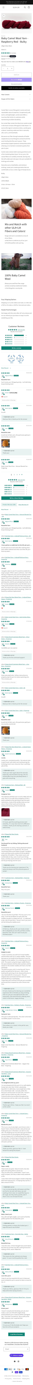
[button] (3, 7)
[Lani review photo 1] (5, 443)
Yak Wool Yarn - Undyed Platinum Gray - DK (18, 536)
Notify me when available (17, 88)
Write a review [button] (16, 348)
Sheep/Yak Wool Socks (11, 834)
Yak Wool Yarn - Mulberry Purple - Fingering (18, 903)
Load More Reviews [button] (16, 1334)
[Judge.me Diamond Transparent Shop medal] (20, 358)
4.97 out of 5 (21, 330)
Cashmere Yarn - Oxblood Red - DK (15, 785)
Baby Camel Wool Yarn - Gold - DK (15, 688)
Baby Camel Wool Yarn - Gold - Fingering (17, 710)
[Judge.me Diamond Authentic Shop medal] (11, 358)
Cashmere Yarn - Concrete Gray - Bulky (16, 1234)
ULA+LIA (10, 1376)
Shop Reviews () (23, 504)
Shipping (3, 58)
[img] (5, 373)
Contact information (17, 1381)
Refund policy (25, 1376)
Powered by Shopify (16, 1376)
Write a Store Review (16, 498)
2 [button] (14, 474)
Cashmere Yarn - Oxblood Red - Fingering (17, 878)
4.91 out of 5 (21, 480)
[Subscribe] (27, 1349)
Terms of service (17, 1378)
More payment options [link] (16, 84)
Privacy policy (8, 1378)
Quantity (3, 65)
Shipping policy (26, 1378)
